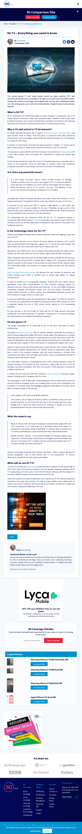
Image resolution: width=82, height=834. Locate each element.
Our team (52, 794)
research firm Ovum (25, 332)
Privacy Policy (52, 799)
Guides (38, 813)
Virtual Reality (65, 152)
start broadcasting (55, 373)
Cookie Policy (51, 805)
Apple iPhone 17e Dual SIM (43, 697)
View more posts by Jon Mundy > (23, 569)
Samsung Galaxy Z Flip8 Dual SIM (46, 683)
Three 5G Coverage (26, 804)
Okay (47, 831)
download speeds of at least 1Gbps (57, 133)
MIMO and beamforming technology (21, 272)
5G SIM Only (40, 794)
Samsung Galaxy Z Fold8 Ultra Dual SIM (49, 659)
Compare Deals (49, 17)
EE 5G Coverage (26, 792)
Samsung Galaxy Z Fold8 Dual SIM (47, 669)
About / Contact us (53, 790)
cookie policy (35, 831)
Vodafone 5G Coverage (28, 810)
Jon (11, 557)
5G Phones (40, 791)
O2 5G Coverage (26, 798)
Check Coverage (33, 17)
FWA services (32, 466)
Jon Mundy (21, 40)
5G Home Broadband (40, 799)
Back (12, 537)
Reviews (39, 810)
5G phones (37, 220)
